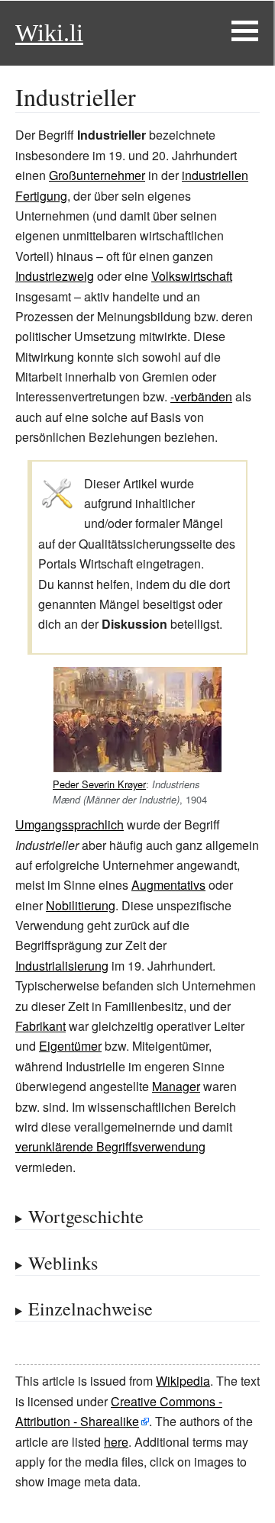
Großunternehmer (97, 175)
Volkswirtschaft (191, 276)
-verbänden (201, 396)
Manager (176, 1086)
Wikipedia (183, 1380)
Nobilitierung (80, 905)
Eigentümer (70, 1046)
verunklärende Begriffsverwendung (110, 1146)
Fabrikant (40, 1026)
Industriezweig (54, 276)
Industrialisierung (61, 965)
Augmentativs (168, 885)
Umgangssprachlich (69, 824)
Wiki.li (49, 33)
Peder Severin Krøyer (99, 784)
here (116, 1442)
